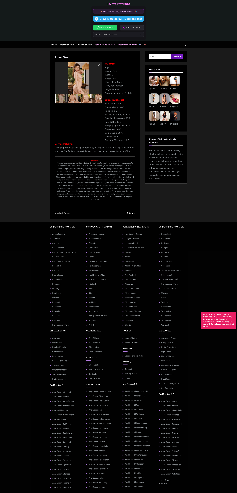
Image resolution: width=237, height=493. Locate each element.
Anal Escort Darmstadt (61, 442)
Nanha (152, 124)
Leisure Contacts (168, 370)
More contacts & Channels (106, 34)
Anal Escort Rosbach (170, 401)
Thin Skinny (94, 338)
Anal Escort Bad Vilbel (61, 424)
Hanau (91, 257)
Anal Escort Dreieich (60, 456)
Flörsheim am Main (60, 325)
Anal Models (57, 338)
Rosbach (165, 252)
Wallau (164, 298)
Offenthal (129, 320)
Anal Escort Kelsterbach (99, 460)
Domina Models (59, 347)
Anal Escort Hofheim (97, 432)
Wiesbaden (166, 311)
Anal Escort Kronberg (98, 482)
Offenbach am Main (133, 316)
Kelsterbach (94, 307)
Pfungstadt (166, 234)
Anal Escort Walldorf (170, 451)
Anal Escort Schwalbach (171, 419)
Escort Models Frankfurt (62, 44)
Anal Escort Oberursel (134, 459)
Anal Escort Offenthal (134, 468)
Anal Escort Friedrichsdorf (100, 392)
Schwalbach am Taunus (171, 270)
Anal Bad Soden (59, 419)
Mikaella (174, 124)
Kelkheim (93, 302)
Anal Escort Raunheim (134, 482)
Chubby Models (95, 352)
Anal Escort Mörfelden (134, 409)
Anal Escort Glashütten (98, 396)
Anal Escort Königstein (98, 469)
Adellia (162, 106)
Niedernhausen (131, 293)
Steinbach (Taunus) (169, 279)
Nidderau (129, 284)
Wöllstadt (165, 325)
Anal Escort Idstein (97, 442)
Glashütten (93, 243)
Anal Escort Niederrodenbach (137, 446)
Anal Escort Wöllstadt (170, 474)
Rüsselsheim (166, 261)
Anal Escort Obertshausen (136, 455)
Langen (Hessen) (132, 238)
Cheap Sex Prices (168, 338)
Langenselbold (131, 243)
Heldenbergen (95, 266)
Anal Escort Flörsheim (61, 483)
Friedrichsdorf (95, 238)
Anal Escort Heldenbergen (100, 419)
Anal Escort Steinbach (170, 428)
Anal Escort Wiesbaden (171, 460)
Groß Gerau (94, 248)
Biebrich (55, 270)
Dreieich (55, 298)
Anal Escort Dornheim (61, 451)
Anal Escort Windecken (171, 465)
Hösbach (92, 284)
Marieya (163, 88)
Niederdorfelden (132, 288)
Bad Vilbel (56, 266)
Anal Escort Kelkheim (98, 455)
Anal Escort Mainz (132, 405)
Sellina (152, 88)
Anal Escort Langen (97, 487)
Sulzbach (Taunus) (169, 288)
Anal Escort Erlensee (61, 474)
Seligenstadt (166, 275)
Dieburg (55, 288)
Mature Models (131, 342)
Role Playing (57, 356)
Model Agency (167, 374)
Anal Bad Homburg (60, 410)
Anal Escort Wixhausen (171, 469)
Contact (128, 369)
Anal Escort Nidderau (134, 432)
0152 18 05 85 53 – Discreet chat (120, 18)
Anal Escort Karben (97, 451)
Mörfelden (129, 261)
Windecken (166, 316)
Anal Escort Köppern (97, 473)
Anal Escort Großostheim (99, 405)
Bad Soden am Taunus (61, 261)
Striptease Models (60, 370)
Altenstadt (56, 238)
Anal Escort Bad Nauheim (63, 415)
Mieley (162, 124)
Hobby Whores (167, 356)
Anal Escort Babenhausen (63, 406)
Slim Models (94, 347)
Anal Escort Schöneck (170, 415)
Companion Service (169, 342)
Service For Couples (60, 361)
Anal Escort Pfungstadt (135, 477)
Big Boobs (93, 374)
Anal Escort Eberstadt (61, 460)
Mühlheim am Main (133, 266)
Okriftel (128, 325)
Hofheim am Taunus (97, 279)
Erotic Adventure (168, 347)
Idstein (92, 288)
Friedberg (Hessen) (97, 234)
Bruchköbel (57, 279)
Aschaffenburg (58, 234)
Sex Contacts (167, 388)
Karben (92, 298)
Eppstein (56, 311)
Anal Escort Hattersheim (99, 414)
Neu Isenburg (131, 279)
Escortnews (165, 480)
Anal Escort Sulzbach (170, 437)
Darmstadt (56, 284)
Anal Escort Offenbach (134, 464)
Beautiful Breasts (96, 369)
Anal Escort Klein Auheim (99, 464)
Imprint (128, 378)
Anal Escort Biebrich (60, 428)
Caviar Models (58, 352)
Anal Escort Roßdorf (169, 406)
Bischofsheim (58, 275)
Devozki (163, 483)
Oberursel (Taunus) (133, 311)
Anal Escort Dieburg (60, 447)
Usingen (164, 293)
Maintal (128, 252)
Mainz (127, 257)
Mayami (174, 106)
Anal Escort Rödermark (134, 486)
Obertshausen (131, 307)
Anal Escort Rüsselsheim (171, 410)
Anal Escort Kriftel (96, 478)
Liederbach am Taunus (134, 248)
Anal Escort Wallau (169, 447)
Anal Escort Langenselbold (136, 391)
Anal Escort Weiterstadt (171, 456)
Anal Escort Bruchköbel (62, 437)
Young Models (131, 338)
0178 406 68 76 (107, 28)
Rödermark (165, 243)
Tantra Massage (59, 374)
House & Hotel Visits (170, 365)
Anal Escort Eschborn (61, 478)
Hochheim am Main (97, 275)
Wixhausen (166, 320)
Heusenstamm (95, 270)
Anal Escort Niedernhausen (136, 441)
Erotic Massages (59, 379)
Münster (128, 270)
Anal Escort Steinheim (170, 433)
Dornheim (56, 293)
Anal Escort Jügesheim (98, 446)
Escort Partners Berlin (134, 356)
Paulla (173, 88)
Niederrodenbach (132, 298)
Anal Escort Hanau (97, 410)
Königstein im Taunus (98, 316)
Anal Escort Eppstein (61, 469)
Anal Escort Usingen (170, 442)
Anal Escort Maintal (133, 400)
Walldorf (164, 302)
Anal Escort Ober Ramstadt (136, 450)
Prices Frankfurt (84, 44)
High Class (166, 352)
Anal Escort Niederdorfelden (137, 437)
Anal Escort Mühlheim (134, 414)
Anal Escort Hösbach (98, 437)
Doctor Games (58, 342)
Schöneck (165, 266)
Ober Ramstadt (131, 302)
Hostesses (165, 361)
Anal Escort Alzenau (60, 397)
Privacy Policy (131, 373)
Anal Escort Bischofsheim (63, 433)
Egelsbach (56, 307)
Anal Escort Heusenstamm (100, 423)
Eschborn (56, 320)
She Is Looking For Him (171, 383)
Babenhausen (58, 248)
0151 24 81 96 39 (133, 28)
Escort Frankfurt (118, 4)
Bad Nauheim (58, 257)
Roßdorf (164, 257)
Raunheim (165, 238)
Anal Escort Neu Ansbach (136, 423)
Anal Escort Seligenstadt (171, 424)
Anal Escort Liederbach (135, 396)
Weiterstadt (166, 307)
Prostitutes (166, 379)
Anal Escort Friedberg (61, 487)
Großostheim (94, 252)
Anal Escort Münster (133, 418)
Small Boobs (94, 365)
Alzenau (55, 243)
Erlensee (56, 316)
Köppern (92, 320)
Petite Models (94, 342)
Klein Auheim (94, 311)
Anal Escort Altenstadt (61, 392)
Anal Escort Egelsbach (61, 465)
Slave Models (58, 365)
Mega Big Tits (94, 378)
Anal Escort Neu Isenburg (136, 428)
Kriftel (91, 325)
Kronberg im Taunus (133, 234)
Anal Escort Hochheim (98, 428)
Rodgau (164, 248)
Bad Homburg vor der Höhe (64, 252)
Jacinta (152, 106)
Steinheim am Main (169, 284)
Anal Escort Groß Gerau (99, 401)
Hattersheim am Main (98, 261)
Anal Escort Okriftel (133, 473)
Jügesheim (93, 293)
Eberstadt (56, 302)
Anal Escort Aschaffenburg (63, 401)
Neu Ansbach (131, 275)
